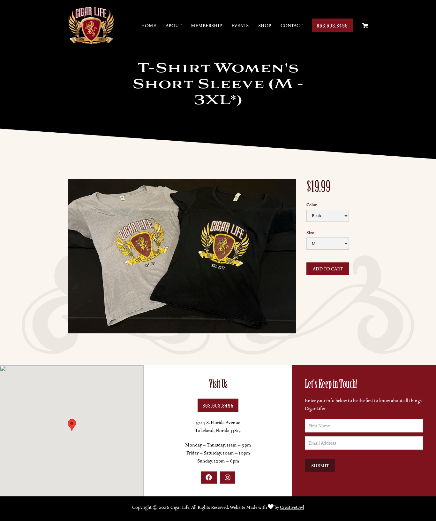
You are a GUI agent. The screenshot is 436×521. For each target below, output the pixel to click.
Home (148, 25)
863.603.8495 (332, 25)
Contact (291, 25)
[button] (72, 425)
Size (310, 232)
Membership (206, 25)
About (173, 25)
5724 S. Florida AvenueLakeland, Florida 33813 (218, 426)
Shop (264, 25)
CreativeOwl (292, 507)
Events (240, 25)
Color (311, 204)
